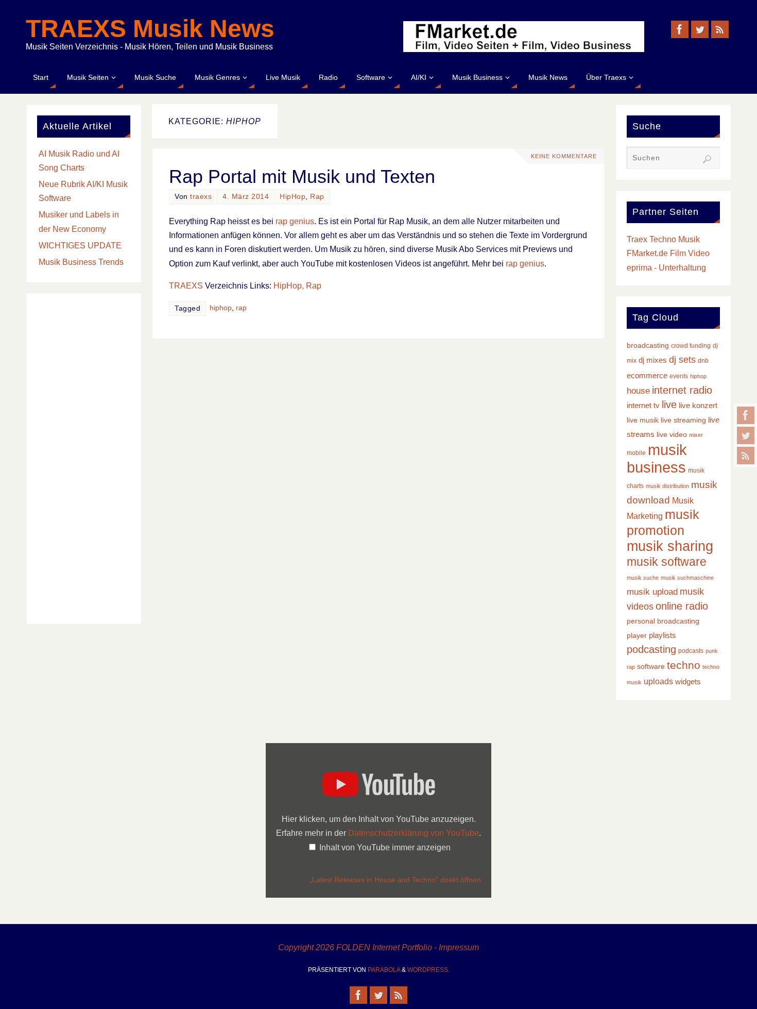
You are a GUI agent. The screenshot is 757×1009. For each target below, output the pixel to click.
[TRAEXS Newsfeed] (745, 455)
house (638, 391)
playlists (662, 635)
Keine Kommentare (564, 156)
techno (683, 665)
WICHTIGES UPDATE (80, 245)
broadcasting (648, 345)
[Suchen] (707, 159)
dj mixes (653, 360)
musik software (667, 562)
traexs (201, 196)
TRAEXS (186, 285)
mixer (696, 435)
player (637, 636)
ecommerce (647, 376)
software (651, 666)
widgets (688, 682)
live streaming (683, 420)
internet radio (682, 390)
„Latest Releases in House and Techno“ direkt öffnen (395, 880)
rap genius (295, 221)
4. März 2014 (245, 196)
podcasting (651, 649)
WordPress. (428, 969)
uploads (658, 681)
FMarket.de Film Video (668, 253)
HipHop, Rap (297, 285)
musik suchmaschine (687, 578)
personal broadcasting (663, 621)
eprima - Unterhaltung (666, 267)
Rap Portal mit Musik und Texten (302, 176)
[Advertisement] (83, 458)
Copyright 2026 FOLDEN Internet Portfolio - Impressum (378, 947)
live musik (643, 420)
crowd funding (691, 345)
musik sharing (670, 546)
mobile (636, 453)
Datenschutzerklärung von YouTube (413, 833)
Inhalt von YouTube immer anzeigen (385, 847)
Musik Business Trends (81, 262)
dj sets (682, 360)
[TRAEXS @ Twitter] (745, 435)
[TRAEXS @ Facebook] (745, 415)
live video (672, 435)
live (669, 404)
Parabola (384, 969)
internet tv (643, 405)
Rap (317, 196)
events (678, 376)
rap (241, 308)
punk (712, 651)
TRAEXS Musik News (150, 29)
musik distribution (667, 486)
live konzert (698, 405)
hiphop (221, 308)
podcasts (690, 650)
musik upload (652, 592)
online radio (682, 606)
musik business (657, 458)
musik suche (643, 578)
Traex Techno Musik (663, 239)
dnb (703, 360)
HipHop (292, 196)
